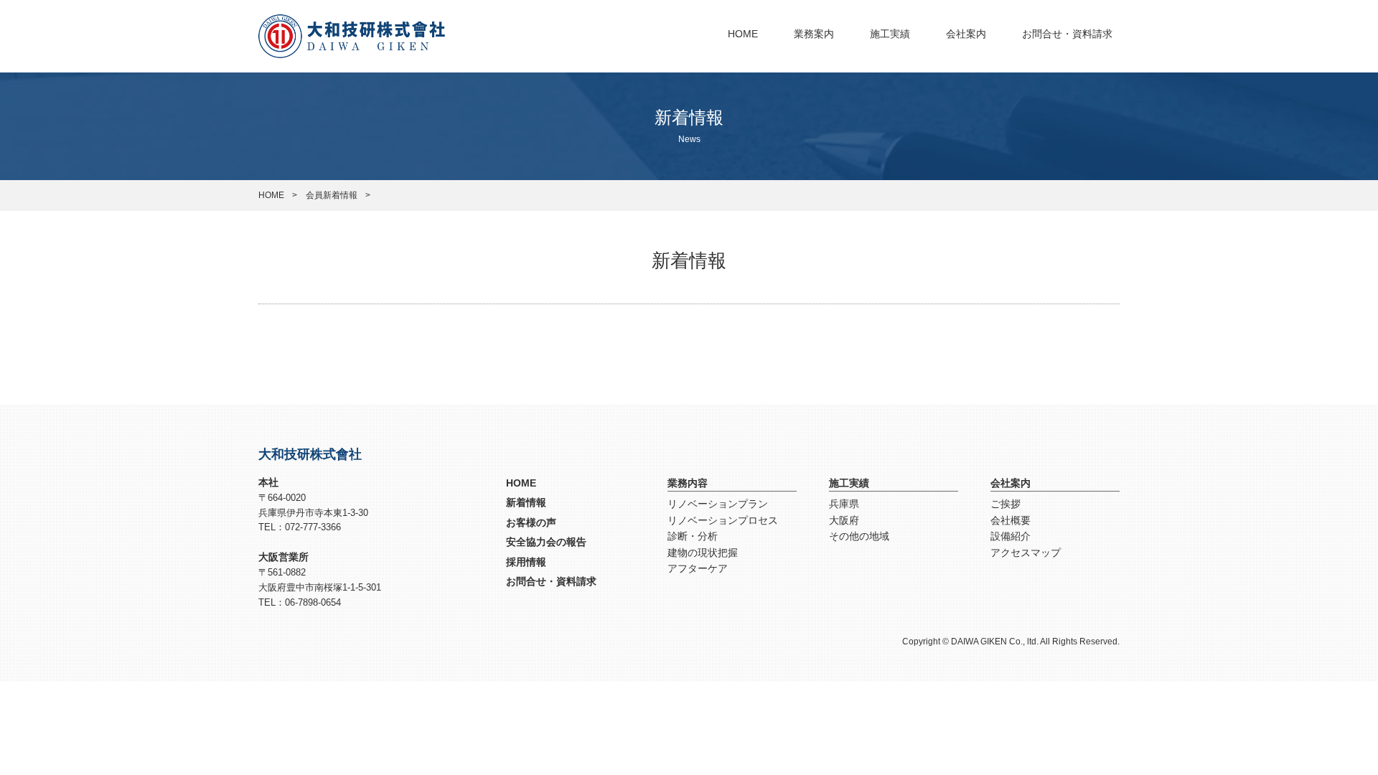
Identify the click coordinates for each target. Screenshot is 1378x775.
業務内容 (687, 483)
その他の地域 (859, 536)
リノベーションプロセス (722, 520)
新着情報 (526, 502)
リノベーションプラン (717, 503)
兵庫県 (844, 503)
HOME (743, 33)
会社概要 (1010, 520)
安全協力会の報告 (546, 542)
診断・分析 (692, 536)
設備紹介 (1010, 536)
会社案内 (966, 33)
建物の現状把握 (702, 552)
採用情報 (526, 562)
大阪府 (844, 520)
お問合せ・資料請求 (1067, 33)
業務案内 (814, 33)
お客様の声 (531, 522)
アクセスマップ (1025, 552)
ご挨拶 (1005, 503)
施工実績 (890, 33)
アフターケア (697, 568)
